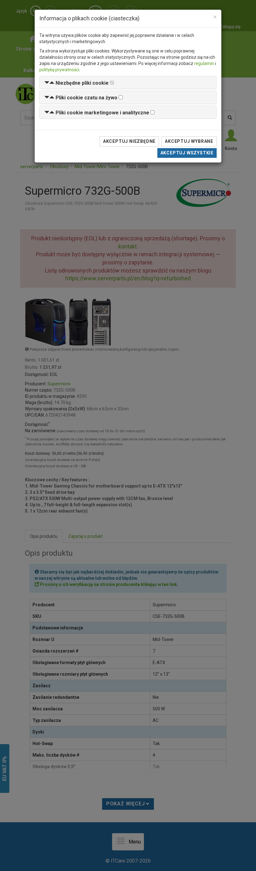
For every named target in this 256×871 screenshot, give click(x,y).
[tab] (128, 82)
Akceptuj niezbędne (129, 141)
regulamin (204, 63)
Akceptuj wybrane (189, 141)
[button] (76, 83)
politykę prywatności (59, 69)
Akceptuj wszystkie (187, 152)
